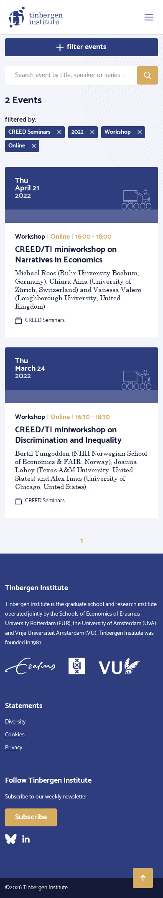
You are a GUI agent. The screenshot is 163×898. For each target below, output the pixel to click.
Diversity (15, 722)
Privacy (13, 748)
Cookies (15, 735)
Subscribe (31, 817)
